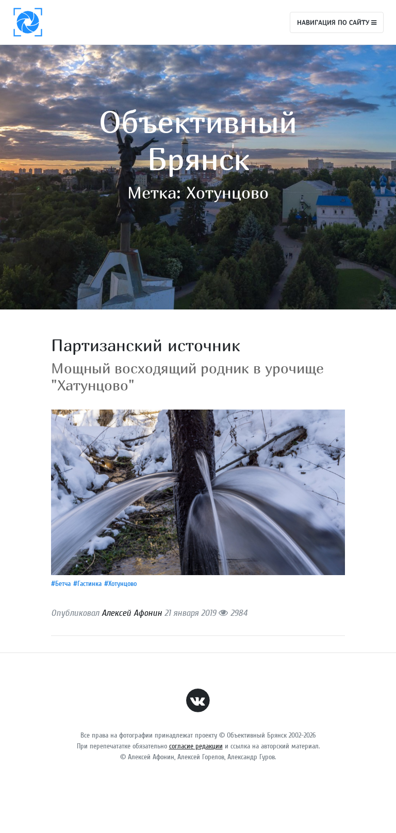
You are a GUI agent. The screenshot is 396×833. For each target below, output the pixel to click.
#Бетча (61, 583)
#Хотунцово (120, 583)
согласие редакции (196, 746)
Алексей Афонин (132, 613)
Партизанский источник (145, 345)
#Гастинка (87, 583)
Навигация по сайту (334, 22)
